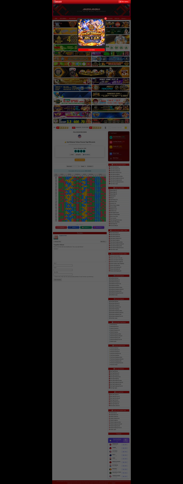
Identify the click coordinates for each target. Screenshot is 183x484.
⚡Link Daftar (91, 49)
